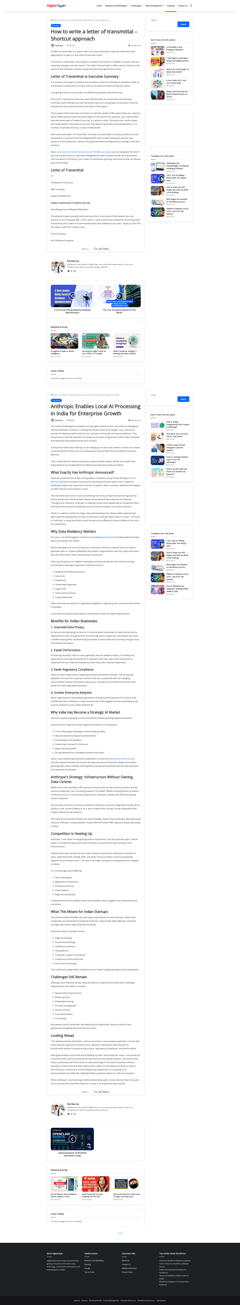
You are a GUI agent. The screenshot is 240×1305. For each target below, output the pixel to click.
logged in (63, 378)
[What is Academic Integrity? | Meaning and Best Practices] (127, 341)
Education (62, 20)
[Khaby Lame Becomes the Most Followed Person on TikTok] (157, 95)
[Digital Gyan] (56, 6)
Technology (136, 5)
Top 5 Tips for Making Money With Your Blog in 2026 (176, 178)
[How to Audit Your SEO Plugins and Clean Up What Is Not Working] (157, 190)
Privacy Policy (127, 1272)
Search (153, 20)
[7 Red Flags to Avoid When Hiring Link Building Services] (157, 61)
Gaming (87, 1264)
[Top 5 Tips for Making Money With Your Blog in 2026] (157, 178)
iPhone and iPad (95, 1300)
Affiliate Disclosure (129, 1268)
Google (87, 1268)
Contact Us (183, 5)
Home (99, 5)
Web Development (154, 5)
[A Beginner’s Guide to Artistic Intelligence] (64, 341)
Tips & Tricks (89, 1272)
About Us (125, 1260)
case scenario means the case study (74, 151)
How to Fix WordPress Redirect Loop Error (175, 1261)
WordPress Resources (146, 1300)
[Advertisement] (170, 127)
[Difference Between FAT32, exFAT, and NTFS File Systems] (157, 212)
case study (105, 151)
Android (77, 1300)
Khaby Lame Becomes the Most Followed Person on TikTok (177, 94)
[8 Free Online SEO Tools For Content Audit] (157, 84)
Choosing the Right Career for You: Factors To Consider (94, 352)
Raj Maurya (59, 45)
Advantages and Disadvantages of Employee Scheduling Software (177, 166)
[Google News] (101, 249)
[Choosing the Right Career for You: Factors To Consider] (96, 341)
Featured (171, 5)
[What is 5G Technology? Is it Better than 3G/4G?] (157, 72)
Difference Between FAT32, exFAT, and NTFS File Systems (177, 211)
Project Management (111, 1300)
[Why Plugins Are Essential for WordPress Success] (157, 202)
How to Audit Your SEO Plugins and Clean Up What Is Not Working (177, 190)
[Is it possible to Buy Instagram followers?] (157, 50)
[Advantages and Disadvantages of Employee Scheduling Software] (157, 166)
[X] (71, 271)
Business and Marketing (115, 5)
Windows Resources (128, 1300)
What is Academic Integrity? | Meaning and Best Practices (125, 352)
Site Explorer (161, 1300)
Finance (85, 1300)
